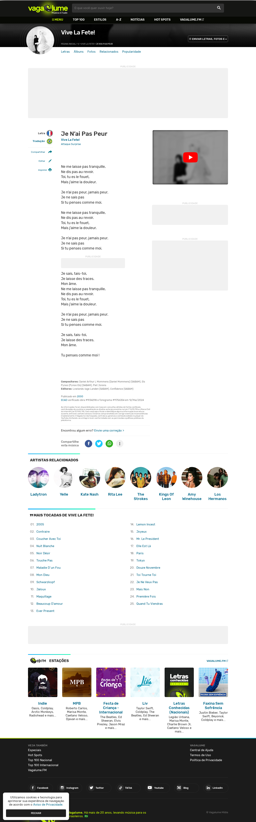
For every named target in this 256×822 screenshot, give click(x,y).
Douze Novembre (148, 567)
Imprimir (42, 170)
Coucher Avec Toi (48, 539)
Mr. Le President (147, 539)
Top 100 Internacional (43, 765)
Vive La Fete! (78, 32)
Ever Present (45, 611)
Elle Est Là (143, 546)
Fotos (91, 51)
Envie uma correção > (109, 430)
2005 (40, 524)
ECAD (64, 400)
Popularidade (131, 51)
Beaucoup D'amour (49, 604)
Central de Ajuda (201, 750)
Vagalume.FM (190, 19)
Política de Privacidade (206, 760)
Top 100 (79, 19)
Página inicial (68, 44)
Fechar (36, 813)
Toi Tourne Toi (146, 575)
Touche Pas (44, 560)
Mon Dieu (42, 575)
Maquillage (43, 596)
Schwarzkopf (45, 582)
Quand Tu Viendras (149, 604)
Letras (65, 51)
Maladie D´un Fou (48, 567)
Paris (140, 553)
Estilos (100, 19)
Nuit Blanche (45, 546)
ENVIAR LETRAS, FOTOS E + (209, 38)
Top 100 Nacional (40, 760)
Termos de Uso (200, 755)
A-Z (118, 19)
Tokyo (140, 560)
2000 (80, 396)
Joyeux (141, 531)
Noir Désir (43, 553)
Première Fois (146, 596)
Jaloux (41, 589)
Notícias (138, 19)
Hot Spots (162, 19)
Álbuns (79, 51)
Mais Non (142, 589)
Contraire (43, 531)
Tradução (39, 141)
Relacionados (109, 51)
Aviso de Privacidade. (48, 804)
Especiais (34, 750)
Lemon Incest (145, 524)
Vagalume (48, 8)
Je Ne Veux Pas (147, 582)
